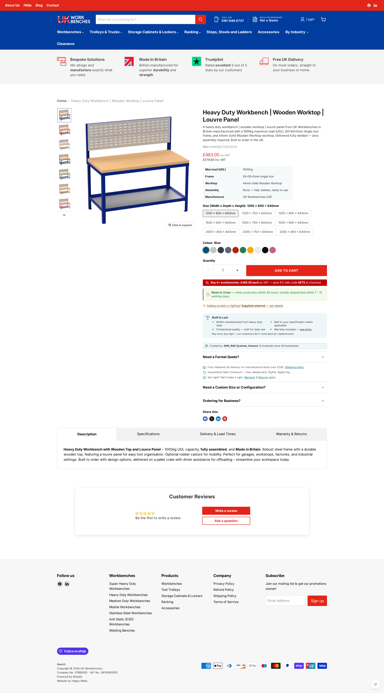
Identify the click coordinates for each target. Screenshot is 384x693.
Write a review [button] (226, 511)
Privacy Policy (223, 584)
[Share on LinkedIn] (218, 418)
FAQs (28, 5)
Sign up (317, 600)
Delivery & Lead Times (218, 434)
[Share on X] (211, 418)
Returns (263, 377)
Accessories (268, 32)
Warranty (249, 377)
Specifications (148, 434)
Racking (191, 32)
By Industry (295, 32)
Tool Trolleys (170, 590)
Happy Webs (79, 680)
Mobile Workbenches (124, 607)
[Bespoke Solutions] (91, 67)
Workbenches (69, 32)
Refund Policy (223, 590)
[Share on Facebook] (205, 418)
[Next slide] (64, 214)
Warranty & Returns (291, 434)
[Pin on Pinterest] (224, 418)
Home (62, 101)
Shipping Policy (224, 596)
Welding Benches (122, 630)
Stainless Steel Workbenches (130, 613)
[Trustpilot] (226, 67)
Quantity (209, 260)
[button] (308, 19)
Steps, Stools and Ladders (229, 32)
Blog (39, 5)
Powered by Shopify (69, 676)
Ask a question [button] (226, 521)
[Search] (200, 19)
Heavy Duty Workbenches (128, 595)
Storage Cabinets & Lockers (152, 32)
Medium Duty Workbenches (129, 601)
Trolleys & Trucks (105, 32)
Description (86, 434)
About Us (12, 5)
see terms (306, 329)
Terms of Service (225, 602)
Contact (53, 5)
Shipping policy (294, 367)
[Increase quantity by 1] (237, 270)
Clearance (66, 44)
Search (61, 664)
